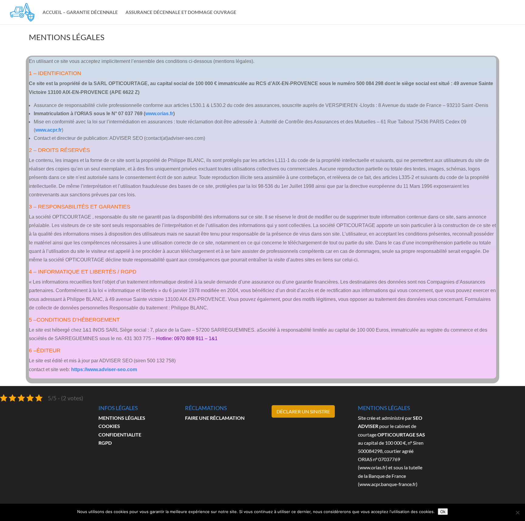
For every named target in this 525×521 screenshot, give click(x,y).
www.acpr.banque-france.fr (387, 484)
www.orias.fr (159, 113)
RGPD (105, 443)
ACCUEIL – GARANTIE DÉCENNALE (80, 12)
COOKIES (109, 426)
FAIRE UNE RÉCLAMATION (215, 418)
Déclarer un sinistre (303, 411)
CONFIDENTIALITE (119, 434)
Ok (442, 511)
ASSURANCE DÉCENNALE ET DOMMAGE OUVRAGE (180, 12)
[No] (517, 512)
